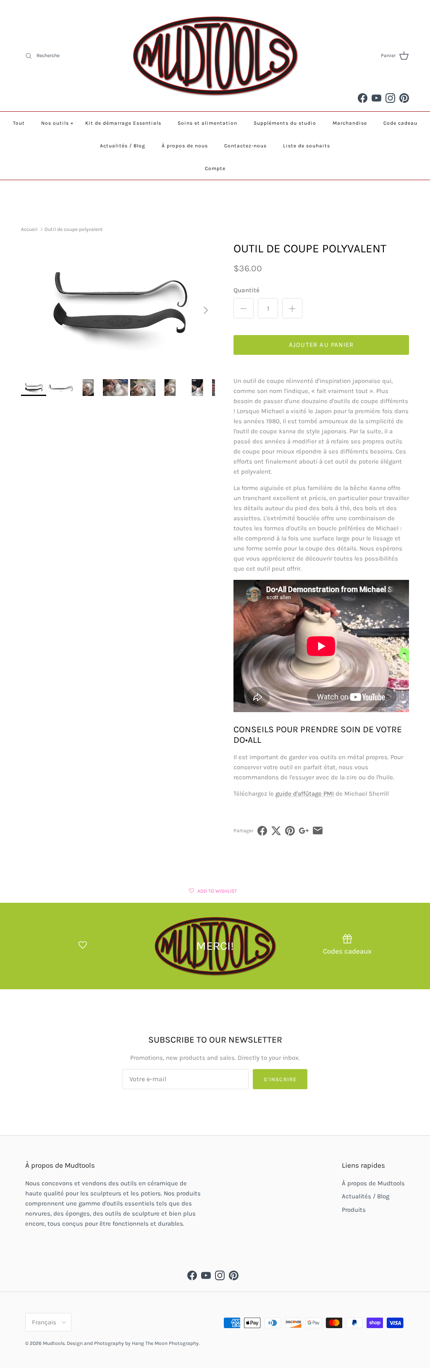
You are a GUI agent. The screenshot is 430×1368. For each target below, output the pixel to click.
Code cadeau (400, 123)
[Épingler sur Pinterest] (290, 831)
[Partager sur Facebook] (262, 831)
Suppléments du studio (285, 123)
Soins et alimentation (207, 123)
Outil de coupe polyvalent (74, 229)
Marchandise (350, 123)
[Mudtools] (215, 55)
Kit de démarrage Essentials (123, 123)
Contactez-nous (245, 146)
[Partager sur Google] (304, 831)
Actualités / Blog (122, 146)
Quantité (246, 290)
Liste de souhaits (306, 146)
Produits (354, 1209)
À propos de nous (185, 146)
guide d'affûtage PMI (304, 793)
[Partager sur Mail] (317, 831)
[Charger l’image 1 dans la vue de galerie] (118, 306)
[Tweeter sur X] (276, 831)
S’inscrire (280, 1079)
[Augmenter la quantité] (292, 308)
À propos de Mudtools (373, 1183)
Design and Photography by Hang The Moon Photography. (133, 1343)
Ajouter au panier (321, 345)
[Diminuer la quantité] (243, 308)
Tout (19, 123)
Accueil (29, 229)
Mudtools (54, 1343)
